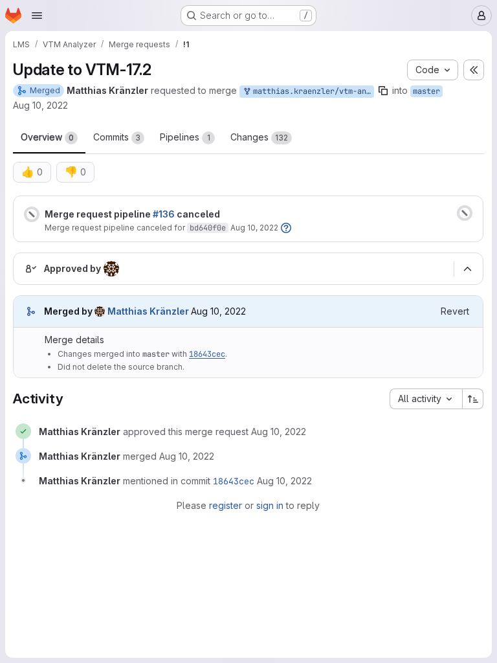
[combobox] (426, 398)
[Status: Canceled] (31, 214)
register (225, 505)
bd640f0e (208, 228)
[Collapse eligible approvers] (467, 268)
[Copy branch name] (383, 90)
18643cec (207, 354)
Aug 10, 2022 (40, 105)
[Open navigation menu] (37, 15)
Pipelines (185, 136)
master (426, 91)
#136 (164, 213)
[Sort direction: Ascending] (473, 398)
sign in (269, 505)
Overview (47, 136)
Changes (259, 136)
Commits (116, 136)
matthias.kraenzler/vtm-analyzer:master (311, 91)
